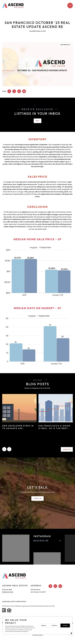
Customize (54, 625)
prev (4, 449)
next (9, 449)
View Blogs (67, 449)
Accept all (65, 625)
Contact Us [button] (37, 498)
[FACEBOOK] (50, 586)
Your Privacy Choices (37, 635)
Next (37, 121)
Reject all (43, 625)
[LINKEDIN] (60, 586)
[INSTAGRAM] (55, 586)
